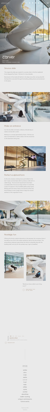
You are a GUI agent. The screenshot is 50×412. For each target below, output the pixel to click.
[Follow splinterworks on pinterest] (29, 3)
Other (23, 336)
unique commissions (25, 399)
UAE (16, 336)
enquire (43, 3)
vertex (25, 370)
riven (25, 375)
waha (25, 377)
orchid (25, 392)
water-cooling (25, 396)
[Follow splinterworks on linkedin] (38, 3)
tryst (25, 382)
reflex (25, 387)
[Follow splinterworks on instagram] (26, 3)
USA (13, 336)
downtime (25, 394)
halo (25, 384)
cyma (25, 389)
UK (10, 336)
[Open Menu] (48, 3)
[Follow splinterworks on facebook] (32, 3)
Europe (19, 336)
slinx (25, 372)
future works (25, 401)
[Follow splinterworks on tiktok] (35, 3)
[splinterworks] (5, 3)
